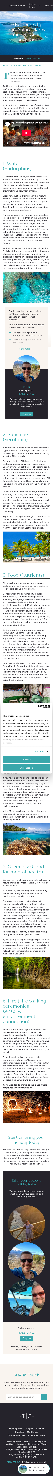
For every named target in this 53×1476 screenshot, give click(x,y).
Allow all (26, 759)
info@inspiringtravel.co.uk (34, 1462)
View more (25, 349)
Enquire (26, 414)
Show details (39, 751)
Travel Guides (33, 58)
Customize (25, 768)
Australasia (16, 65)
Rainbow (40, 1428)
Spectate (19, 1432)
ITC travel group (38, 1442)
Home (5, 65)
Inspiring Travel (16, 1428)
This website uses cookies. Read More (26, 1435)
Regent (29, 1428)
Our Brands (32, 1432)
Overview (18, 58)
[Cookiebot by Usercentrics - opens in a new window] (38, 706)
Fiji (24, 65)
